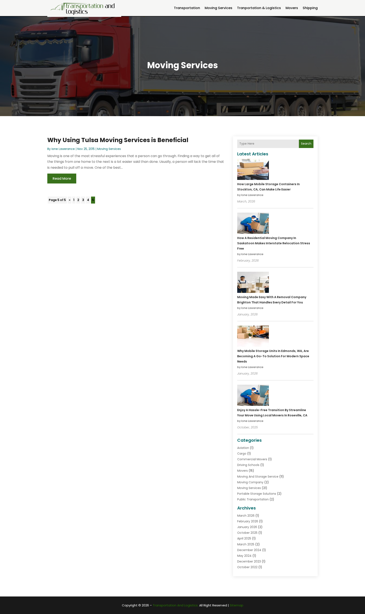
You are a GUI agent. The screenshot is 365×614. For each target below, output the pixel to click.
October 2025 (247, 533)
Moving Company (250, 482)
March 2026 (246, 515)
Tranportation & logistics (259, 7)
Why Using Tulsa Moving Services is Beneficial (117, 140)
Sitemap (236, 605)
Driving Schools (248, 465)
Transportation (187, 7)
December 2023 (249, 561)
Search (306, 143)
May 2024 (244, 556)
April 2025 (244, 538)
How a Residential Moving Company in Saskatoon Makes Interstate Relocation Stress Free (273, 243)
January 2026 (247, 527)
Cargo (241, 453)
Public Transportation (253, 499)
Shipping (310, 7)
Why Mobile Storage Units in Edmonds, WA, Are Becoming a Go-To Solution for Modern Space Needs (273, 356)
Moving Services (218, 7)
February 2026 (247, 521)
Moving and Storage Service (257, 476)
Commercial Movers (252, 459)
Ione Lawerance (63, 149)
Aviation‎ (243, 448)
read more (62, 178)
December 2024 (249, 550)
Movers (292, 7)
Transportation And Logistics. (175, 605)
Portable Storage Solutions (256, 494)
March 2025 (245, 544)
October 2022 (247, 567)
